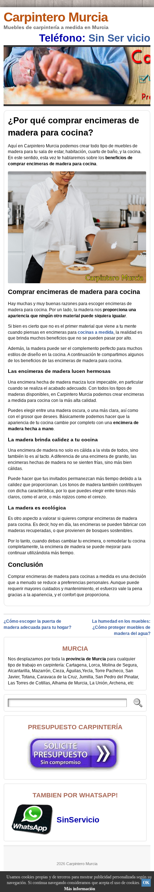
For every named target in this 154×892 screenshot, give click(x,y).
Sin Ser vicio (119, 38)
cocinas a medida (96, 332)
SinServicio (78, 819)
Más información (79, 888)
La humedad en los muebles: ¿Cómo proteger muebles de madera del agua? (121, 627)
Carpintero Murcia (56, 17)
